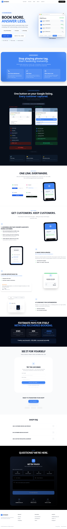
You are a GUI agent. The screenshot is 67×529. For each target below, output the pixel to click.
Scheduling (41, 34)
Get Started (62, 1)
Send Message (34, 492)
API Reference (37, 518)
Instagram (53, 520)
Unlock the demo (33, 382)
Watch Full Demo (19, 35)
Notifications (60, 34)
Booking (46, 34)
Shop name (24, 373)
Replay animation (33, 151)
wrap (16, 297)
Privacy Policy (57, 526)
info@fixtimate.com (19, 502)
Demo (34, 1)
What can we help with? (17, 469)
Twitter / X (54, 518)
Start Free (6, 35)
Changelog (20, 520)
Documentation (37, 516)
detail (22, 297)
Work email (24, 377)
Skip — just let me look (34, 387)
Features (24, 1)
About (38, 1)
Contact (42, 1)
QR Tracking (50, 34)
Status (36, 520)
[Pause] (63, 14)
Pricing (29, 1)
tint (11, 297)
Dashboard (54, 34)
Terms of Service (63, 526)
